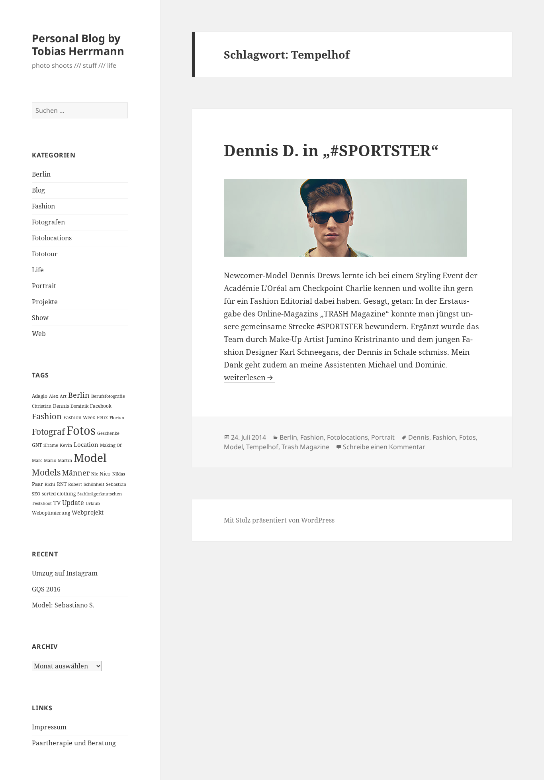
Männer (76, 472)
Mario (50, 460)
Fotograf (48, 431)
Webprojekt (88, 512)
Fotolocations (52, 238)
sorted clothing (59, 493)
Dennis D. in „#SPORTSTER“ (331, 150)
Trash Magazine (305, 446)
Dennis (61, 406)
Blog (38, 190)
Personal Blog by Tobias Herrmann (78, 44)
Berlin (41, 174)
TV (57, 503)
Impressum (49, 727)
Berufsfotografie (108, 396)
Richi (50, 484)
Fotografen (48, 222)
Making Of (110, 445)
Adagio (39, 396)
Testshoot (42, 503)
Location (86, 444)
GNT (37, 445)
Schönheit (94, 484)
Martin (65, 460)
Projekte (45, 301)
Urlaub (93, 503)
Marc (37, 460)
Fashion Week (79, 417)
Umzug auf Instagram (65, 573)
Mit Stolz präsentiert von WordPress (279, 520)
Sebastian (116, 484)
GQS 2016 (46, 589)
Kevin (66, 445)
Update (73, 502)
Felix (102, 417)
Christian (41, 406)
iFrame (50, 445)
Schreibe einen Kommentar (384, 446)
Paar (37, 483)
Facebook (101, 406)
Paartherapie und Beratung (74, 743)
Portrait (44, 285)
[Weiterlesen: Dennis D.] (352, 218)
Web (39, 333)
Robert (75, 484)
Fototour (45, 254)
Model (90, 457)
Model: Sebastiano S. (63, 605)
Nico (105, 473)
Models (46, 472)
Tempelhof (262, 446)
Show (40, 317)
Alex (53, 396)
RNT (62, 484)
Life (38, 269)
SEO (36, 494)
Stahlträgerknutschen (99, 494)
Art (63, 396)
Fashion (43, 206)
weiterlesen (249, 377)
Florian (117, 417)
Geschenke (108, 433)
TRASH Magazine (354, 313)
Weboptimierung (51, 512)
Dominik (79, 406)
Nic (94, 474)
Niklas (118, 474)
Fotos (81, 430)
